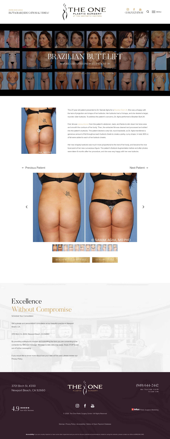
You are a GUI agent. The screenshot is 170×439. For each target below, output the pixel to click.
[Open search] (147, 11)
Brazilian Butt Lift (120, 110)
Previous (35, 168)
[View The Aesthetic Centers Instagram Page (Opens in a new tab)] (128, 10)
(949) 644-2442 (16, 9)
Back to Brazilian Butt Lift (71, 260)
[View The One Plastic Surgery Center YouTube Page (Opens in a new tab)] (93, 406)
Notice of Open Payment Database (99, 424)
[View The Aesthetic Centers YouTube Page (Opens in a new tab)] (140, 10)
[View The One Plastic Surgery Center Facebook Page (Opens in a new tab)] (85, 406)
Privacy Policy (17, 359)
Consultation (134, 13)
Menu (158, 12)
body (67, 73)
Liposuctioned (83, 124)
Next (137, 168)
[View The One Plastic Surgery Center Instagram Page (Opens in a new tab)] (77, 406)
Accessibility (81, 424)
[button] (153, 12)
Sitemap (62, 424)
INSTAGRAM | (16, 13)
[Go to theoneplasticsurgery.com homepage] (84, 11)
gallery (60, 73)
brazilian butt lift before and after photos (90, 73)
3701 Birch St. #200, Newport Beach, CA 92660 (30, 334)
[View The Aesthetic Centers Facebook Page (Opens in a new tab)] (134, 10)
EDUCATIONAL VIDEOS (36, 13)
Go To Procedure (105, 260)
